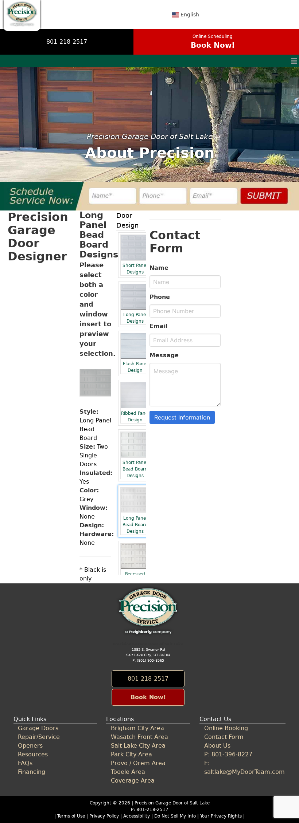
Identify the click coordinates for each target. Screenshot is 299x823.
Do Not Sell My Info (175, 816)
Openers (30, 745)
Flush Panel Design (135, 367)
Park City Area (131, 754)
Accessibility (136, 816)
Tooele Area (128, 771)
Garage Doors (38, 728)
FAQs (25, 763)
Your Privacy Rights (221, 816)
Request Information (182, 417)
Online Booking (226, 728)
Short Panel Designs (135, 269)
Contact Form (224, 736)
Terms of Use (71, 816)
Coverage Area (133, 780)
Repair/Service (39, 736)
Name (159, 267)
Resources (33, 754)
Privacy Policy (104, 816)
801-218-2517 (66, 41)
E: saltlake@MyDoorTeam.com (242, 767)
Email (158, 326)
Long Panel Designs (135, 318)
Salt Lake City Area (138, 745)
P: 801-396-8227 (228, 754)
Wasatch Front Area (139, 736)
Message (164, 355)
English (189, 14)
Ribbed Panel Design (135, 416)
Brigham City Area (137, 728)
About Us (217, 745)
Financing (31, 771)
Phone (160, 297)
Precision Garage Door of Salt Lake (172, 803)
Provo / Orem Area (138, 763)
